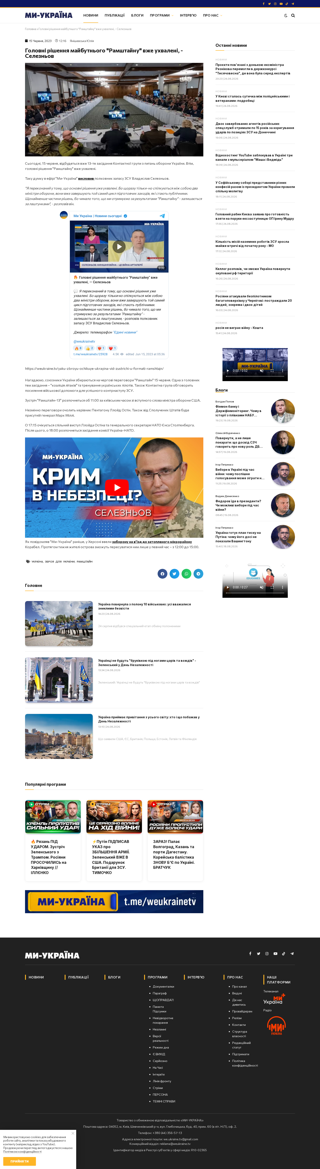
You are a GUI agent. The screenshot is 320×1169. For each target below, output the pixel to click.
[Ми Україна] (48, 15)
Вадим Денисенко (227, 495)
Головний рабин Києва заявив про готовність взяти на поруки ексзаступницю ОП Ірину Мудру (255, 216)
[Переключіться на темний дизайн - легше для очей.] (285, 15)
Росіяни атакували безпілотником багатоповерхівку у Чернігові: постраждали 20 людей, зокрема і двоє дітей (254, 300)
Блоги (137, 15)
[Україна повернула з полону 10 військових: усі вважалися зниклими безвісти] (59, 623)
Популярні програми (45, 784)
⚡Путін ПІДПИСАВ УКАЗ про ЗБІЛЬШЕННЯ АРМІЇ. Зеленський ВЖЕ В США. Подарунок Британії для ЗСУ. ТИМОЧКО (111, 857)
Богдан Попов (225, 401)
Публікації (115, 15)
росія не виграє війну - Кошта (239, 328)
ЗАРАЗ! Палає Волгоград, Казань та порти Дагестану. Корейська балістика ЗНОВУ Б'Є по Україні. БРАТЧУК (174, 854)
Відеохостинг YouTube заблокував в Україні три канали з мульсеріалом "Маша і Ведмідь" (254, 157)
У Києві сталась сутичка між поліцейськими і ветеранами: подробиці (253, 98)
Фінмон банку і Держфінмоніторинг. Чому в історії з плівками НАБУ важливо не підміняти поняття (238, 411)
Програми (160, 15)
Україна (37, 561)
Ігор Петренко (224, 464)
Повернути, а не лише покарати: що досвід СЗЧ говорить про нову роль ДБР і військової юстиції (239, 442)
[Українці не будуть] (59, 679)
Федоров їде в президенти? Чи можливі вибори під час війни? (238, 505)
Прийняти (19, 1161)
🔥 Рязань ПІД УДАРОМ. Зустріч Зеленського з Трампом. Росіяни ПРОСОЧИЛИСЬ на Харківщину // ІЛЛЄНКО (48, 857)
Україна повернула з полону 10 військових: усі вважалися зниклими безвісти (144, 606)
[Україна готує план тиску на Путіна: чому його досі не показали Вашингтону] (283, 537)
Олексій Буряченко (228, 432)
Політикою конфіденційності (22, 1151)
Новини (90, 15)
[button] (162, 574)
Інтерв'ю (188, 15)
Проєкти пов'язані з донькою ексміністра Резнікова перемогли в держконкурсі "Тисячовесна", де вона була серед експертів (253, 69)
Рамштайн (85, 561)
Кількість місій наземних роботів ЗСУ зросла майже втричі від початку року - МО (252, 244)
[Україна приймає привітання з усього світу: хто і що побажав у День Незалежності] (59, 736)
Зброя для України (60, 561)
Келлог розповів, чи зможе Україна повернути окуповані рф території (253, 271)
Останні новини (231, 45)
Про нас (211, 15)
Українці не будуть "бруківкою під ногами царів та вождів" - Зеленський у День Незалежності (147, 663)
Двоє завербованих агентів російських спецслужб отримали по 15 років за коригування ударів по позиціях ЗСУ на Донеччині (255, 128)
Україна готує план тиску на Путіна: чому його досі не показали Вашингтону (238, 537)
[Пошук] (292, 15)
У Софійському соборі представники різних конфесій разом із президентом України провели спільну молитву (255, 187)
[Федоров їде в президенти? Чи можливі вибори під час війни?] (283, 505)
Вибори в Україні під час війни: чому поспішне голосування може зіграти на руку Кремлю (239, 474)
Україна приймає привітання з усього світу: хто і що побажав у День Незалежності (149, 719)
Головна (30, 29)
